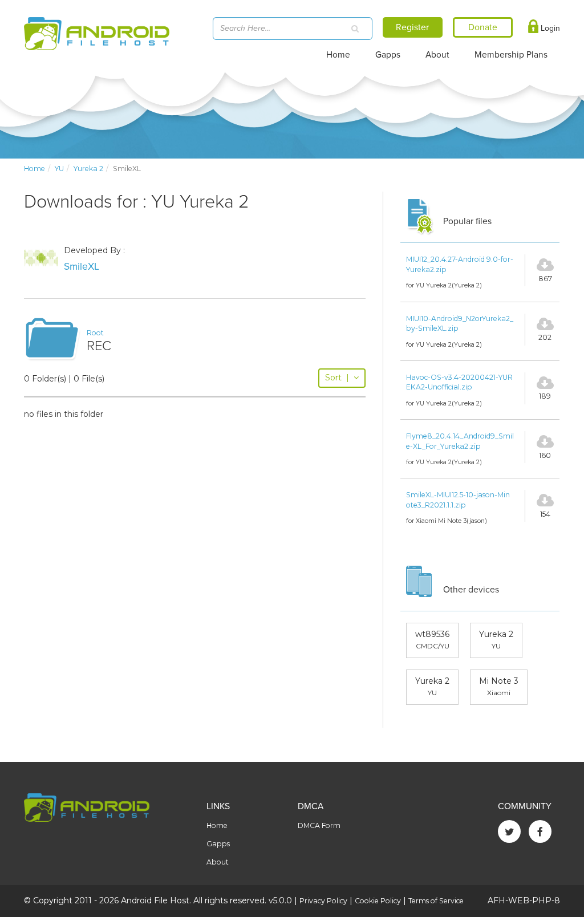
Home (338, 55)
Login (549, 28)
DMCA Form (319, 825)
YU (59, 168)
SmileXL (81, 267)
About (437, 55)
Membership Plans (511, 55)
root (95, 332)
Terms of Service (436, 900)
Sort (337, 377)
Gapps (387, 55)
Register (412, 27)
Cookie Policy (378, 900)
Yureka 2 (88, 168)
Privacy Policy (323, 900)
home (34, 168)
